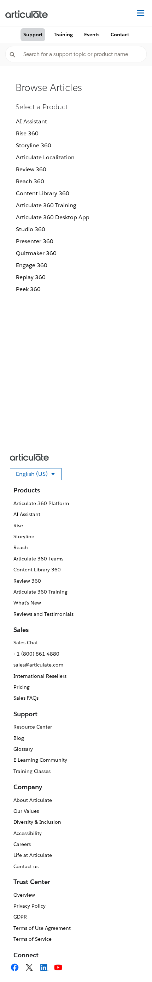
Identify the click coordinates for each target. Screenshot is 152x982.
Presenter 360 (34, 241)
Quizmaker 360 (36, 253)
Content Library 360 (42, 193)
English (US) (39, 475)
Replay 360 (31, 277)
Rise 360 (27, 133)
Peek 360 (28, 289)
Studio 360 (30, 229)
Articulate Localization (45, 157)
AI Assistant (31, 121)
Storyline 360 (33, 145)
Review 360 (31, 169)
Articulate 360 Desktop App (52, 217)
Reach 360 (30, 181)
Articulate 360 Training (46, 205)
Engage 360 (31, 265)
